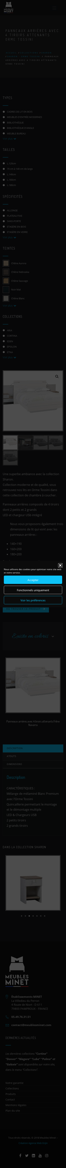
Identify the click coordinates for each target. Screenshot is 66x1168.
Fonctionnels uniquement (33, 590)
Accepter (32, 580)
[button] (60, 565)
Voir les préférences (33, 600)
